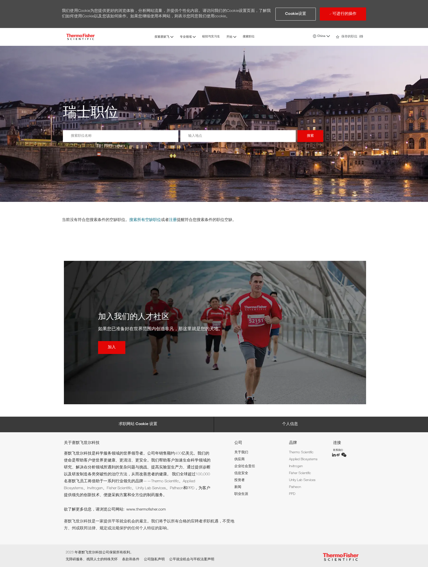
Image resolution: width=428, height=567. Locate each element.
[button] (295, 14)
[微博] (338, 455)
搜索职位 (249, 36)
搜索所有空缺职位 (145, 220)
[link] (241, 452)
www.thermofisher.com (146, 510)
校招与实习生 (211, 36)
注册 (173, 220)
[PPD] (334, 455)
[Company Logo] (80, 36)
